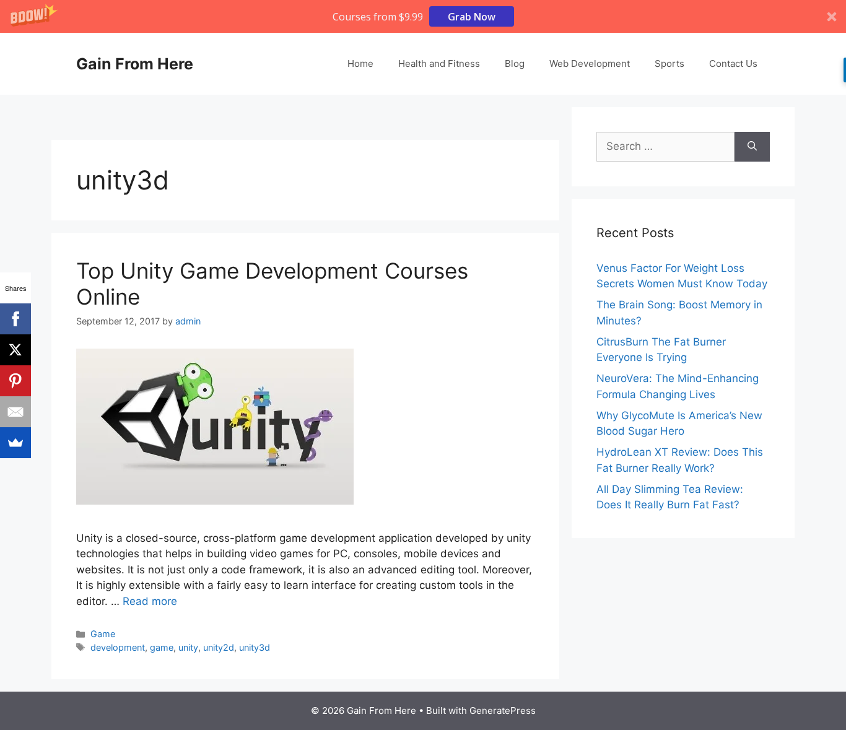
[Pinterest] (15, 380)
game (161, 647)
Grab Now (471, 17)
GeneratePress (502, 710)
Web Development (589, 63)
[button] (423, 16)
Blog (515, 63)
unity (188, 647)
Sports (669, 63)
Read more (150, 601)
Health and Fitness (439, 63)
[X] (15, 349)
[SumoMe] (15, 442)
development (117, 647)
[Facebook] (15, 318)
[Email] (15, 411)
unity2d (218, 647)
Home (360, 63)
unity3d (254, 647)
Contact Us (733, 63)
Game (102, 633)
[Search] (752, 147)
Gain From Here (134, 63)
